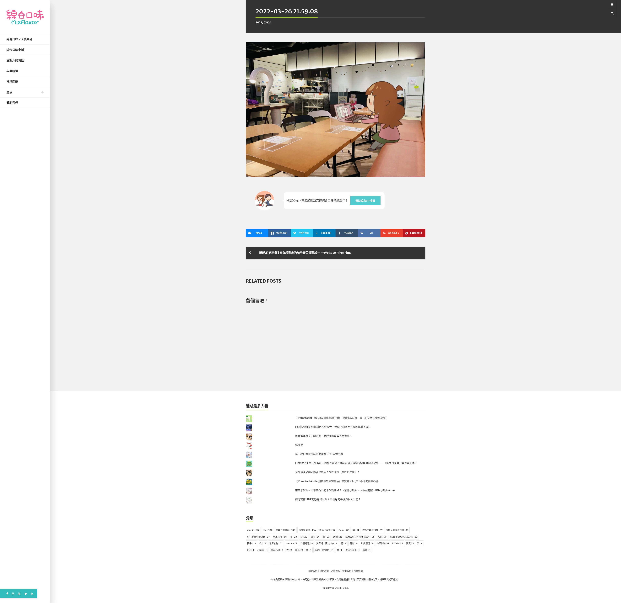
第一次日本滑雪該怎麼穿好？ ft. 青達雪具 (319, 454)
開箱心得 (280, 536)
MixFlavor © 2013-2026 (336, 588)
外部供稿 (382, 543)
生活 (9, 92)
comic (253, 530)
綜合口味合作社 (372, 530)
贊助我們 (12, 103)
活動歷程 (335, 571)
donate (291, 543)
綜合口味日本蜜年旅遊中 (360, 536)
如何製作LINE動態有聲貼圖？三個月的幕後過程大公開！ (328, 499)
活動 (337, 536)
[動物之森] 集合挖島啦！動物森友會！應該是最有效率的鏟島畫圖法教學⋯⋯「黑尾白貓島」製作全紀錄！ (356, 463)
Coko (343, 530)
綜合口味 (295, 579)
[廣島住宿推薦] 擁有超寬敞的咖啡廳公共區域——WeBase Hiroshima (305, 253)
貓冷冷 (299, 445)
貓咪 (382, 536)
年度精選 (12, 71)
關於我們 (312, 571)
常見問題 (12, 81)
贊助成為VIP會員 (365, 200)
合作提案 (358, 571)
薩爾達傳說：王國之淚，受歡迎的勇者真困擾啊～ (323, 436)
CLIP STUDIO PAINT (403, 536)
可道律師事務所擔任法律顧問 (319, 579)
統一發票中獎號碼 (258, 536)
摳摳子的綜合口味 (397, 530)
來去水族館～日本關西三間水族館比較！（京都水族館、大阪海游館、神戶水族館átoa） (345, 490)
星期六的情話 (15, 60)
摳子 (251, 543)
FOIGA (397, 543)
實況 (410, 543)
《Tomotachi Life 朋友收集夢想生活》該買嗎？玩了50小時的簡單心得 (336, 481)
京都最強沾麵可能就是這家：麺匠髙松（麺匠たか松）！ (327, 472)
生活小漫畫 (327, 530)
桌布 (299, 550)
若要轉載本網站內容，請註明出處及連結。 (378, 579)
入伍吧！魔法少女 (327, 543)
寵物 (354, 543)
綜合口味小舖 (15, 50)
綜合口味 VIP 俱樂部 (19, 39)
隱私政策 (324, 571)
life (267, 530)
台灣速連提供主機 (346, 579)
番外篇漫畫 (307, 530)
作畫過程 (306, 543)
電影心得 (276, 543)
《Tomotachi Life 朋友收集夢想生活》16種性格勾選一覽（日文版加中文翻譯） (341, 417)
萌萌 (315, 536)
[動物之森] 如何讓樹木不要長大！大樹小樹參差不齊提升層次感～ (333, 426)
